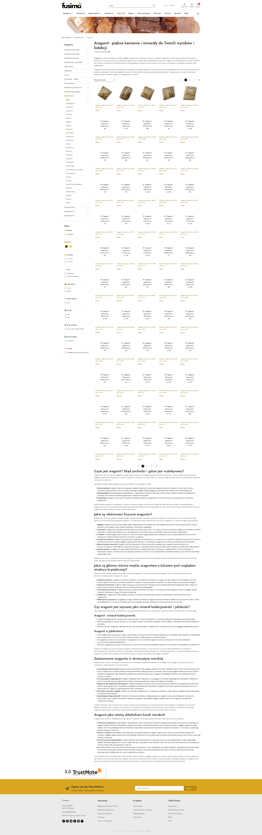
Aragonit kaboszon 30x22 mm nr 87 (147, 455)
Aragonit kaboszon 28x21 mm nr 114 (146, 296)
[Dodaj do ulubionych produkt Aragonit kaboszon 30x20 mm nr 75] (175, 403)
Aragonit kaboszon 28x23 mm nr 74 (125, 328)
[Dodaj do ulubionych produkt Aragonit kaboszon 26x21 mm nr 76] (111, 181)
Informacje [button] (102, 800)
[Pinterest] (78, 821)
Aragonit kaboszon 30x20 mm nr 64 (147, 423)
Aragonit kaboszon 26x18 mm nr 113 (104, 170)
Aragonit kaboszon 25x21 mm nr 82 (168, 138)
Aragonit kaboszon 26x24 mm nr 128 (168, 201)
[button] (68, 13)
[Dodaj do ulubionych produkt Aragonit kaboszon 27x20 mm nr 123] (154, 212)
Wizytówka (137, 817)
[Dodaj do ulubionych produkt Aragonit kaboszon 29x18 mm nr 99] (133, 339)
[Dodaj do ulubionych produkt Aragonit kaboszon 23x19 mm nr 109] (197, 86)
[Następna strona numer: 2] (199, 80)
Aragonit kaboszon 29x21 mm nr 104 (189, 360)
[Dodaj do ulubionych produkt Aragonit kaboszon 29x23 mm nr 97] (197, 371)
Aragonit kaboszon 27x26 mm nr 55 (147, 265)
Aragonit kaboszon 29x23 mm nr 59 (168, 391)
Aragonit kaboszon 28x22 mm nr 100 (189, 296)
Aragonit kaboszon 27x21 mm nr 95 (104, 265)
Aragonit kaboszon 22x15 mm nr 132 (125, 106)
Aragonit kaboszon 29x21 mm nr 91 (125, 391)
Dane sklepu (137, 806)
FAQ (170, 821)
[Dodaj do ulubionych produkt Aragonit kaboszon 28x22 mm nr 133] (111, 308)
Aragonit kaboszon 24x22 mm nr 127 (126, 138)
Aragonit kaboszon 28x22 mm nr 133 (104, 328)
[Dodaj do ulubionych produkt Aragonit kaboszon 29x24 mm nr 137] (111, 403)
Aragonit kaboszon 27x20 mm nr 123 (147, 233)
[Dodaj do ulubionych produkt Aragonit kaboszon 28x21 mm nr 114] (154, 276)
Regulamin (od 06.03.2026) (108, 806)
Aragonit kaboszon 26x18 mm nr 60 (125, 170)
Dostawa (101, 817)
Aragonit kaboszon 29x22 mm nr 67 (147, 391)
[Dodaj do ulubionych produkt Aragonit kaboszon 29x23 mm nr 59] (175, 371)
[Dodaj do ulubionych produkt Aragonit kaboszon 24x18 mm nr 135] (111, 117)
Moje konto (172, 806)
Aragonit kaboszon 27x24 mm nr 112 (125, 265)
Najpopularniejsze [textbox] (100, 80)
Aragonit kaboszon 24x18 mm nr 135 (104, 138)
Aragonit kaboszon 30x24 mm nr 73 (190, 455)
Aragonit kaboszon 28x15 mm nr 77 (168, 265)
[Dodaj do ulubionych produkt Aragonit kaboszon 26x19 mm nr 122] (197, 149)
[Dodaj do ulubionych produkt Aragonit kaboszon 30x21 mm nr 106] (197, 403)
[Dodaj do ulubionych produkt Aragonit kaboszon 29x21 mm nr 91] (133, 371)
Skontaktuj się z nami (176, 810)
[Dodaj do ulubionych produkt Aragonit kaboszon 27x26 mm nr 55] (154, 244)
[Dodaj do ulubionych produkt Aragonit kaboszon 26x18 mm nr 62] (154, 149)
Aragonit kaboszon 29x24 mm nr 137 (104, 423)
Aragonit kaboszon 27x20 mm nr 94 (189, 233)
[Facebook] (63, 821)
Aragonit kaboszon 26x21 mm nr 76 (104, 201)
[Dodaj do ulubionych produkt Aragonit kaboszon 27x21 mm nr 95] (111, 244)
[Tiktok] (74, 821)
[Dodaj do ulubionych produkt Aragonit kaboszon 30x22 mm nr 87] (154, 434)
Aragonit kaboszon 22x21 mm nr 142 (168, 106)
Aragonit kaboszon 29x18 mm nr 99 (125, 360)
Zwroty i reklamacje (105, 821)
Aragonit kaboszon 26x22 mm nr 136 (147, 201)
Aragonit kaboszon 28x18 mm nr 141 (189, 265)
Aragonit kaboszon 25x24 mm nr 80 (190, 138)
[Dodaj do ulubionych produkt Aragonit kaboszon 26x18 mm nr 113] (111, 149)
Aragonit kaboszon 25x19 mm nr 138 (146, 138)
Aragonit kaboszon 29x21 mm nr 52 (104, 391)
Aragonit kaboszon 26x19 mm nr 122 (189, 170)
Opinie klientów (139, 813)
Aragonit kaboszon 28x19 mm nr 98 (125, 296)
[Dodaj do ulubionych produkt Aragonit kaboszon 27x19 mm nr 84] (133, 212)
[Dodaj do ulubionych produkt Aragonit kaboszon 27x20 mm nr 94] (197, 212)
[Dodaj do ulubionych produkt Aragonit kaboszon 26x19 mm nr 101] (175, 149)
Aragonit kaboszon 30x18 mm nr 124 (125, 423)
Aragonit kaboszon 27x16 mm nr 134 (189, 201)
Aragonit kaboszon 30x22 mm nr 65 (126, 455)
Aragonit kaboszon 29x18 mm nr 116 (104, 360)
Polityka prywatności (106, 810)
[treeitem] (76, 50)
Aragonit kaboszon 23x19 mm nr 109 (189, 106)
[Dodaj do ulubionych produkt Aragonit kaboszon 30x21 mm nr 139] (111, 434)
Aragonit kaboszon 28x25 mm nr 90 (147, 328)
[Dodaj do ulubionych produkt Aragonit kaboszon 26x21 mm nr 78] (133, 181)
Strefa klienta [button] (174, 800)
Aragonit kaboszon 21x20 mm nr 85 (104, 106)
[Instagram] (67, 821)
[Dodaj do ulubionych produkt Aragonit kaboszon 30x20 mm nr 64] (154, 403)
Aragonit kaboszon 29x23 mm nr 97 (189, 391)
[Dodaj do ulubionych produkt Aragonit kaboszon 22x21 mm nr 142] (175, 86)
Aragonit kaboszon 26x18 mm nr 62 (146, 170)
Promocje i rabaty (175, 813)
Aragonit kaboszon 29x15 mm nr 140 (189, 328)
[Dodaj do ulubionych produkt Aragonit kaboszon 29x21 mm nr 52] (111, 371)
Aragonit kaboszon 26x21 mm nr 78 (125, 201)
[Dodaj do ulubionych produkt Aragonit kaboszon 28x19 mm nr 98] (133, 276)
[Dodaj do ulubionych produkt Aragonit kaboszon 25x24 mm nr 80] (197, 117)
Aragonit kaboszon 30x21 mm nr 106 (189, 423)
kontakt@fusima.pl (69, 812)
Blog (170, 817)
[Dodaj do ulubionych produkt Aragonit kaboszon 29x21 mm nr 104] (197, 339)
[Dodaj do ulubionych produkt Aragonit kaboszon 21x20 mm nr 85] (111, 86)
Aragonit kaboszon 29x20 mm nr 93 (168, 360)
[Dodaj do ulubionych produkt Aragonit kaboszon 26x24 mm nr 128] (175, 181)
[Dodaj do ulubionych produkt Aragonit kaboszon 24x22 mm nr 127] (133, 117)
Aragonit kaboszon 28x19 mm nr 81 (104, 296)
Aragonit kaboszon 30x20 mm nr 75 (168, 423)
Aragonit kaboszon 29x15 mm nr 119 (168, 328)
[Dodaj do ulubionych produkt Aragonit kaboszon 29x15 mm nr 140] (197, 308)
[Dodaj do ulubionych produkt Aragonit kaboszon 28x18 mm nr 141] (197, 244)
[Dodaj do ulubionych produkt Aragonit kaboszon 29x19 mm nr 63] (154, 339)
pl (165, 5)
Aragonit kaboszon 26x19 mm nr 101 (168, 170)
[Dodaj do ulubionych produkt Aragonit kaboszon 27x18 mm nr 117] (111, 212)
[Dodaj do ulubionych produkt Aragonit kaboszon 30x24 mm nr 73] (197, 434)
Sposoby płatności (105, 813)
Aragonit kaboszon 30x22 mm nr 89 (168, 455)
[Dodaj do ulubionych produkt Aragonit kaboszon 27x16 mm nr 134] (197, 181)
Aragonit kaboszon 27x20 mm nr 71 (168, 233)
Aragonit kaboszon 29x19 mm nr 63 (146, 360)
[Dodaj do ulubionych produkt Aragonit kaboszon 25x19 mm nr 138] (154, 117)
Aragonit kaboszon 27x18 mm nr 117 (104, 233)
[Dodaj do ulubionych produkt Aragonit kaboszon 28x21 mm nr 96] (175, 276)
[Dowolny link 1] (82, 821)
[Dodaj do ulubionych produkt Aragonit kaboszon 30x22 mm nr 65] (133, 434)
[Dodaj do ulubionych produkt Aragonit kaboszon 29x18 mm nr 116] (111, 339)
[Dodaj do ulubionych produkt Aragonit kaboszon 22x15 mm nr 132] (133, 86)
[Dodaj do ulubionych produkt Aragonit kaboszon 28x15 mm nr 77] (175, 244)
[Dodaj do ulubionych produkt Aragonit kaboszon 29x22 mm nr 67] (154, 371)
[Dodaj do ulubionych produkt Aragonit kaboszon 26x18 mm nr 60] (133, 149)
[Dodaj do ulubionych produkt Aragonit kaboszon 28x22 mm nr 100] (197, 276)
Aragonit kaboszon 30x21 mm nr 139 (104, 455)
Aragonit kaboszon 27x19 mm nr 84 (125, 233)
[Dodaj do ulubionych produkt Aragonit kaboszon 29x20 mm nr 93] (175, 339)
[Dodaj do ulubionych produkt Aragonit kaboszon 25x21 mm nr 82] (175, 117)
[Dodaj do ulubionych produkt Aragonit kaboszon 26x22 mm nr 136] (154, 181)
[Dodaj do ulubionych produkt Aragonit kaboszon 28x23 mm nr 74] (133, 308)
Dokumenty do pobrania (142, 810)
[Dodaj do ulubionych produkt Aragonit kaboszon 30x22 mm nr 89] (175, 434)
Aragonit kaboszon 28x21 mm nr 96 (168, 296)
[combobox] (104, 80)
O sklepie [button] (137, 800)
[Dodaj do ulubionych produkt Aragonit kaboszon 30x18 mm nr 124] (133, 403)
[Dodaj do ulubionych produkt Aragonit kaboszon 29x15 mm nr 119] (175, 308)
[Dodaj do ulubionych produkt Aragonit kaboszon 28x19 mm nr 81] (111, 276)
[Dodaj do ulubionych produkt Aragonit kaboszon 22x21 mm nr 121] (154, 86)
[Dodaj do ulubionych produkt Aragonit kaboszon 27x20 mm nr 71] (175, 212)
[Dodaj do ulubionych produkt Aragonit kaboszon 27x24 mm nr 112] (133, 244)
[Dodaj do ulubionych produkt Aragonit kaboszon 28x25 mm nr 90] (154, 308)
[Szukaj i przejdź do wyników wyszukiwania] (153, 5)
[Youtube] (71, 821)
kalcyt (151, 58)
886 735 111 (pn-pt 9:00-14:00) (73, 815)
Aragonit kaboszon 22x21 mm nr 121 (146, 106)
